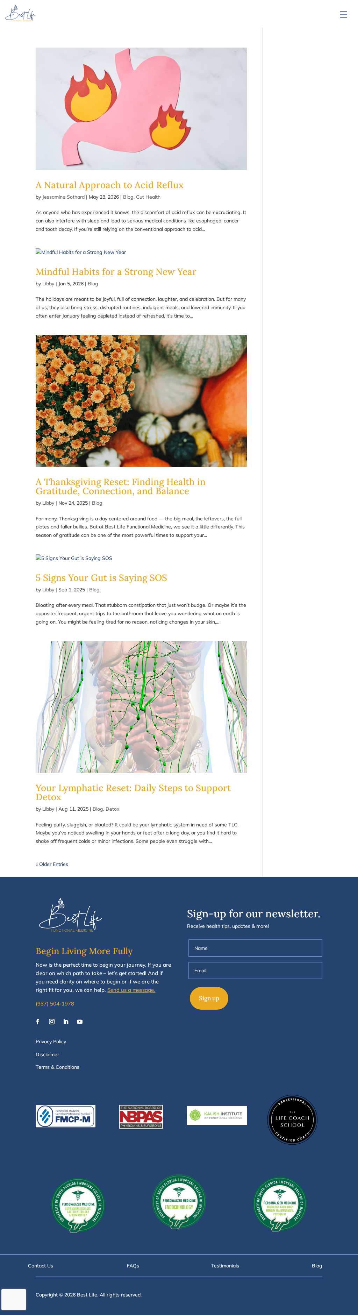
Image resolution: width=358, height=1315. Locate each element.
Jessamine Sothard (63, 197)
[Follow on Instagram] (51, 1021)
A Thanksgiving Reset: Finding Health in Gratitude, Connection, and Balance (121, 486)
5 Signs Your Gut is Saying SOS (101, 577)
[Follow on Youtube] (79, 1021)
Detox (113, 809)
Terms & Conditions (57, 1067)
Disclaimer (47, 1054)
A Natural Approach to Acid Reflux (110, 185)
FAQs (133, 1266)
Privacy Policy (51, 1041)
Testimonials (225, 1266)
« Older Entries (52, 864)
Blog (128, 197)
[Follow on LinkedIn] (65, 1021)
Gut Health (148, 197)
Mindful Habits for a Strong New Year (116, 271)
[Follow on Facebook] (37, 1021)
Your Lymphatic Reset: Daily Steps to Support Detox (133, 792)
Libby (48, 283)
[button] (343, 14)
